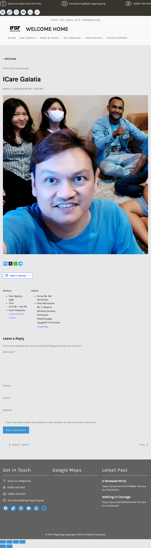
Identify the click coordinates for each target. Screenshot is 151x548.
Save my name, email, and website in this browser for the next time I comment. (51, 422)
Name (7, 385)
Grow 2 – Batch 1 (21, 444)
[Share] (16, 542)
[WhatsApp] (30, 12)
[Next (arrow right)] (9, 546)
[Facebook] (2, 12)
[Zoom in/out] (3, 542)
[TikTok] (9, 12)
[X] (10, 264)
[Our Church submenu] (36, 38)
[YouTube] (23, 12)
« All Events (9, 58)
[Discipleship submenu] (103, 38)
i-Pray (141, 444)
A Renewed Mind (114, 481)
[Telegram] (20, 264)
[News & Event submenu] (59, 38)
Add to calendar (18, 275)
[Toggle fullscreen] (9, 542)
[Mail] (37, 12)
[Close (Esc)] (22, 542)
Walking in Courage (116, 497)
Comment (9, 351)
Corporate (13, 314)
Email (7, 397)
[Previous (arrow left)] (3, 546)
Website (7, 410)
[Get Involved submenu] (81, 38)
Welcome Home (47, 29)
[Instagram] (16, 12)
